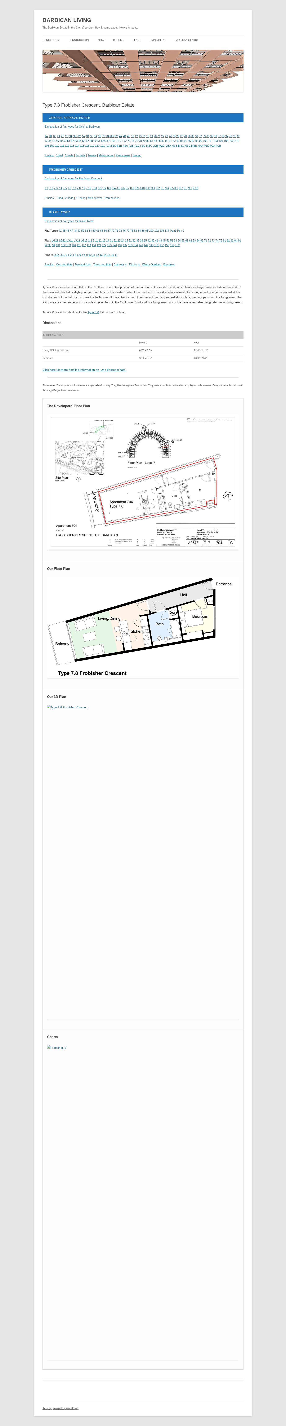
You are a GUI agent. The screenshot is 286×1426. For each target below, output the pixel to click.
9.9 (190, 188)
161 (172, 245)
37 (219, 136)
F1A (108, 145)
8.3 (109, 188)
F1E (119, 145)
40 (230, 136)
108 (47, 145)
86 (162, 140)
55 (183, 240)
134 (135, 245)
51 (68, 140)
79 (144, 140)
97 (193, 140)
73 (129, 140)
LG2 (56, 254)
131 (120, 245)
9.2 (158, 188)
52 (72, 140)
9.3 (162, 188)
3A (70, 136)
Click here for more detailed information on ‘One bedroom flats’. (85, 369)
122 (104, 245)
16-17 (114, 254)
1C (54, 136)
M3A (168, 145)
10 (132, 136)
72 (125, 140)
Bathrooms (120, 264)
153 (167, 245)
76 (136, 140)
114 (77, 145)
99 (200, 140)
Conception (51, 40)
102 (156, 230)
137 (167, 230)
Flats (136, 40)
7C (104, 136)
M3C (181, 145)
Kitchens (134, 264)
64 (198, 240)
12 (136, 136)
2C (66, 136)
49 (61, 140)
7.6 (69, 188)
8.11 (148, 188)
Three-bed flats (102, 264)
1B (50, 136)
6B (99, 136)
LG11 (69, 240)
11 (96, 240)
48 (75, 230)
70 (117, 140)
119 (92, 145)
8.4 (114, 188)
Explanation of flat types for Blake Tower (69, 221)
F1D (113, 145)
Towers (92, 155)
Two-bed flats (83, 264)
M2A (149, 145)
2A (58, 136)
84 (155, 140)
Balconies (169, 264)
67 (109, 230)
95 (185, 140)
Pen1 (173, 230)
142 (146, 245)
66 (105, 230)
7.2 (51, 188)
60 (95, 140)
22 (162, 136)
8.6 (123, 188)
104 (221, 140)
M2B (155, 145)
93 (177, 140)
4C (91, 136)
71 (121, 140)
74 (132, 140)
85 (159, 140)
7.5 (65, 188)
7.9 (83, 188)
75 (220, 240)
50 (64, 140)
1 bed (59, 155)
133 (130, 245)
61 (98, 140)
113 (72, 145)
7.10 (88, 188)
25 (174, 136)
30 (192, 136)
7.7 (74, 188)
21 (158, 136)
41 (234, 136)
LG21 (55, 240)
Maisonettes (106, 155)
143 (151, 245)
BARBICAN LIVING (67, 20)
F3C (142, 145)
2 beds (69, 155)
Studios (49, 155)
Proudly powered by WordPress (61, 1408)
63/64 (104, 140)
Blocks (118, 40)
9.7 (181, 188)
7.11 (94, 188)
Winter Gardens (151, 264)
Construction (78, 40)
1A (46, 136)
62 (190, 240)
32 (200, 136)
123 (109, 245)
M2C (162, 145)
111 (62, 145)
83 (232, 240)
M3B (174, 145)
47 (71, 230)
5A (95, 136)
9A (120, 136)
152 (162, 245)
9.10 (195, 188)
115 (82, 145)
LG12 (76, 240)
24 (170, 136)
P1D (206, 145)
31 (196, 136)
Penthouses (123, 155)
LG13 (84, 240)
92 (174, 140)
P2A (212, 145)
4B (87, 136)
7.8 (79, 188)
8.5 (118, 188)
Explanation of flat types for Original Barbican (72, 126)
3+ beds (80, 155)
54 (80, 140)
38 (223, 136)
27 (181, 136)
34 (207, 136)
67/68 (112, 140)
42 (238, 136)
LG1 (62, 254)
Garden (137, 155)
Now (101, 40)
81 (151, 140)
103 (215, 140)
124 (114, 245)
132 (125, 245)
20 (155, 136)
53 (76, 140)
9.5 (172, 188)
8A (108, 136)
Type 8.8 (93, 312)
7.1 (46, 188)
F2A (125, 145)
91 (170, 140)
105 (226, 140)
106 (231, 140)
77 (127, 230)
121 (102, 145)
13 (140, 136)
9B (124, 136)
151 (156, 245)
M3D (187, 145)
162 (177, 245)
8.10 (142, 188)
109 (52, 145)
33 (204, 136)
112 (67, 145)
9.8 (185, 188)
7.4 (60, 188)
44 (49, 140)
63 (194, 240)
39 (226, 136)
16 (147, 136)
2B (62, 136)
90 (166, 140)
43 (46, 140)
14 (143, 136)
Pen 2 (180, 230)
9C (128, 136)
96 (189, 140)
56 (83, 140)
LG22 (62, 240)
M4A (200, 145)
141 (141, 245)
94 (181, 140)
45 (53, 140)
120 (97, 145)
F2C (136, 145)
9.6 (176, 188)
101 (210, 140)
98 (196, 140)
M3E (194, 145)
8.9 (137, 188)
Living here (157, 40)
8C (116, 136)
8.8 (132, 188)
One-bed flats (64, 264)
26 (177, 136)
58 (91, 140)
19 (151, 136)
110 (57, 145)
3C (79, 136)
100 (205, 140)
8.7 (127, 188)
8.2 (104, 188)
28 (185, 136)
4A (83, 136)
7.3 (56, 188)
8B (112, 136)
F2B (131, 145)
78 (140, 140)
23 (166, 136)
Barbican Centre (187, 40)
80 (147, 140)
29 (189, 136)
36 (215, 136)
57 (87, 140)
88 (143, 230)
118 (87, 145)
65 (101, 230)
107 (236, 140)
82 (135, 230)
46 (57, 140)
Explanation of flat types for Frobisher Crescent (73, 178)
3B (75, 136)
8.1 (100, 188)
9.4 (167, 188)
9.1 (153, 188)
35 (211, 136)
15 (108, 254)
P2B (218, 145)
